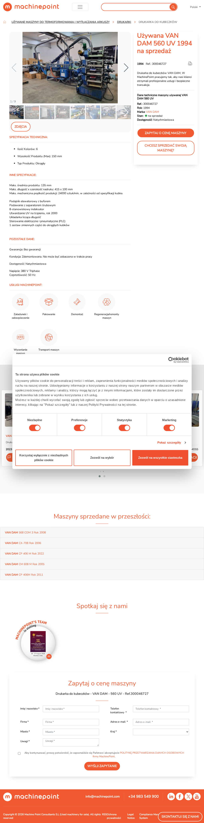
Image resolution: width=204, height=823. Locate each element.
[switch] (79, 428)
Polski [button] (194, 7)
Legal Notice (131, 816)
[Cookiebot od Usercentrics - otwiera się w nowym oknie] (171, 360)
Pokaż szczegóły (169, 442)
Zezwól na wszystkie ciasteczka (160, 457)
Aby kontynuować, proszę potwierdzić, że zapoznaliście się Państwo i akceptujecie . (104, 754)
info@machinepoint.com (102, 796)
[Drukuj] (190, 64)
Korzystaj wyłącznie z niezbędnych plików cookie (43, 458)
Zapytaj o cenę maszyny (165, 133)
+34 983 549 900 (143, 796)
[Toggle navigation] (80, 7)
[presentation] (100, 471)
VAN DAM (152, 112)
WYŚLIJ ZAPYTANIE (102, 766)
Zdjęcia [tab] (21, 126)
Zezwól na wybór (102, 457)
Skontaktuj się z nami (180, 816)
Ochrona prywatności (114, 816)
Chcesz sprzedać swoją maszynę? (166, 148)
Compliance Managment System (153, 816)
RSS (104, 814)
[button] (126, 67)
